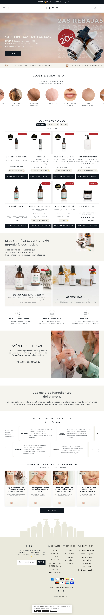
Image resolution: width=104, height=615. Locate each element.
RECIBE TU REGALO (65, 309)
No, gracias (65, 326)
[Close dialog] (89, 288)
